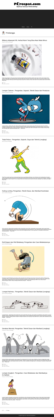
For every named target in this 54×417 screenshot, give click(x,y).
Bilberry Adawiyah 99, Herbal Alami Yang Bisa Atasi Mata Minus (24, 40)
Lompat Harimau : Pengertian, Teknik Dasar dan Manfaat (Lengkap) (26, 292)
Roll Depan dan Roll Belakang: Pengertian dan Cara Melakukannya (26, 242)
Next (8, 410)
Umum (28, 26)
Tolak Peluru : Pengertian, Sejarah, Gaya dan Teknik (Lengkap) (24, 139)
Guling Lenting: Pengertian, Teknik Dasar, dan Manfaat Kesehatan (25, 191)
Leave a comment (6, 83)
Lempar (7, 131)
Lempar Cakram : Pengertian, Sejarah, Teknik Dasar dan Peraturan (26, 90)
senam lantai (5, 234)
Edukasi (23, 26)
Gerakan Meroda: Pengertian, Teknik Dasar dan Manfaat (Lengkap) (26, 328)
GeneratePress (32, 415)
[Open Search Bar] (31, 26)
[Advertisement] (27, 17)
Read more (4, 80)
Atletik (4, 131)
